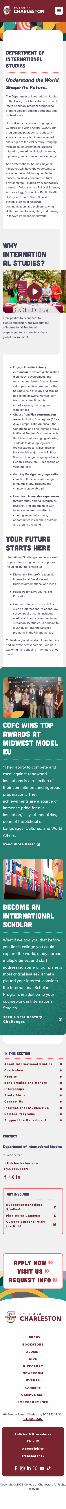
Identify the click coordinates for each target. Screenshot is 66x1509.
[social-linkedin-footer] (29, 1469)
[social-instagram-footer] (22, 1469)
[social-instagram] (12, 1178)
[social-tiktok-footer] (49, 1469)
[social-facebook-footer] (16, 1469)
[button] (34, 292)
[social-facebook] (5, 1178)
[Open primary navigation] (59, 11)
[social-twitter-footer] (35, 1469)
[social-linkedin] (18, 1178)
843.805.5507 (33, 1419)
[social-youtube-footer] (42, 1469)
